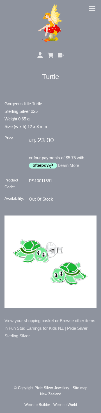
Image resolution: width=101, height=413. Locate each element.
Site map (80, 388)
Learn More (68, 165)
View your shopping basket (29, 320)
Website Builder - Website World (50, 405)
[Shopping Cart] (50, 55)
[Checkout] (61, 55)
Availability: (14, 198)
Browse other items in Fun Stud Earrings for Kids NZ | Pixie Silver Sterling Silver (49, 328)
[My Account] (40, 55)
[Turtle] (50, 306)
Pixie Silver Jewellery (52, 388)
